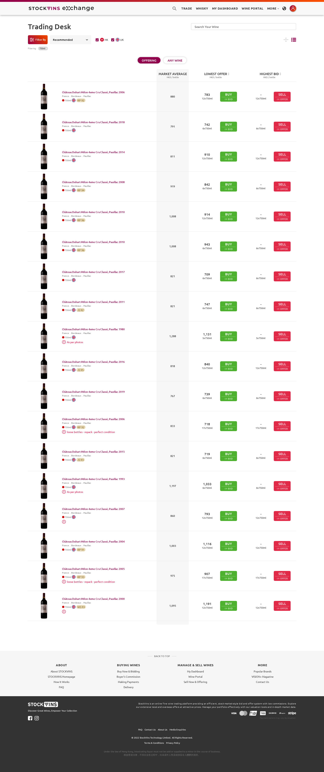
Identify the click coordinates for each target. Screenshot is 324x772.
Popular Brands (263, 671)
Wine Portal (252, 8)
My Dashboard (195, 671)
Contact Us (262, 681)
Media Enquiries (178, 729)
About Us (162, 729)
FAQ (61, 687)
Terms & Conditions (154, 742)
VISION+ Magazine (263, 676)
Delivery (129, 687)
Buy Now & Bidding (128, 671)
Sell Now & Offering (195, 681)
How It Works (61, 681)
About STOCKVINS (61, 671)
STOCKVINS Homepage (61, 676)
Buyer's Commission (128, 676)
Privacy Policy (173, 742)
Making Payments (128, 681)
